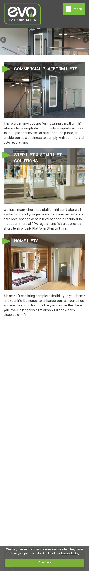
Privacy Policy (70, 553)
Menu (78, 9)
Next (85, 40)
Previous (3, 40)
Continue (44, 562)
